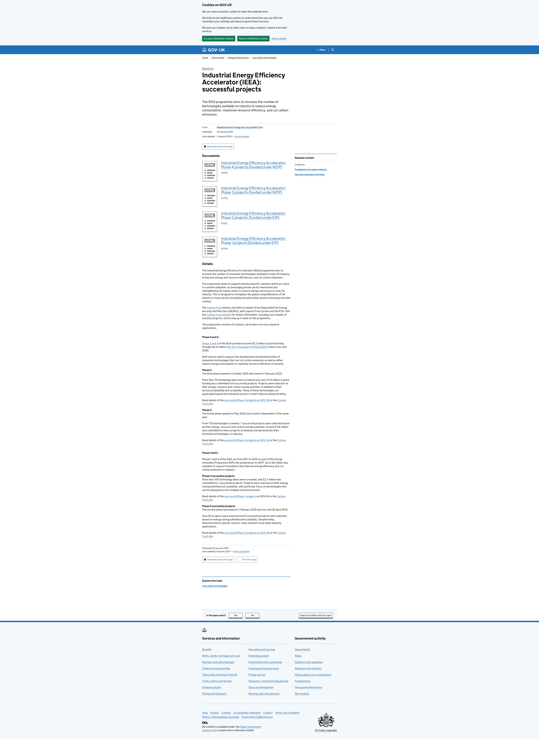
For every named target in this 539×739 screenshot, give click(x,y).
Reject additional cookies (253, 38)
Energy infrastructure (238, 57)
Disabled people (211, 687)
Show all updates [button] (241, 551)
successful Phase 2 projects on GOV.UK (247, 532)
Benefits (207, 649)
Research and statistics (308, 668)
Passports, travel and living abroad (268, 681)
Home (205, 57)
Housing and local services (263, 668)
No (255, 615)
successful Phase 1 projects (240, 496)
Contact (268, 712)
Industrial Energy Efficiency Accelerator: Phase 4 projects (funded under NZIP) (253, 164)
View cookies (279, 38)
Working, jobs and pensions (264, 693)
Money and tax (256, 674)
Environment (218, 57)
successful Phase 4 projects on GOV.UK (247, 440)
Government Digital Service (257, 717)
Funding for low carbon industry (311, 169)
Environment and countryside (265, 662)
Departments (302, 649)
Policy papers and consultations (313, 674)
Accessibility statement (247, 712)
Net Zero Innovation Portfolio (310, 174)
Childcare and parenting (216, 668)
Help (205, 712)
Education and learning (261, 649)
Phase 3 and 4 (210, 343)
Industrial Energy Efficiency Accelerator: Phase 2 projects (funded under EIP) (253, 215)
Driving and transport (214, 693)
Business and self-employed (218, 662)
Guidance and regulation (309, 662)
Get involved (302, 693)
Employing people (258, 655)
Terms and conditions (287, 712)
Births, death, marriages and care (221, 655)
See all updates (242, 136)
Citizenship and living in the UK (219, 674)
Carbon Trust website (218, 314)
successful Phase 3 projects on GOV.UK (247, 400)
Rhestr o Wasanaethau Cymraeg (220, 717)
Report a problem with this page (315, 615)
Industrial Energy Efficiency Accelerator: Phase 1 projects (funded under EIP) (253, 240)
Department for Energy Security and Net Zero (240, 127)
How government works (308, 687)
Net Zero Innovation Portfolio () (247, 347)
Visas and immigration (260, 687)
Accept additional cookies (219, 38)
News (298, 655)
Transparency (302, 681)
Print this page (249, 559)
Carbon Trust (214, 307)
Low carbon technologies (264, 57)
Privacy (214, 712)
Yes (238, 615)
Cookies (226, 712)
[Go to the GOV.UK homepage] (213, 49)
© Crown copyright (326, 730)
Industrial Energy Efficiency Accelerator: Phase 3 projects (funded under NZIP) (253, 190)
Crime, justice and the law (217, 681)
